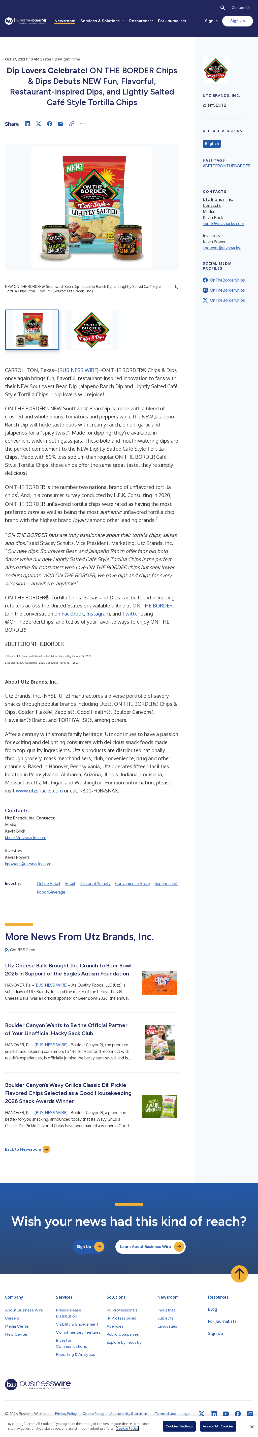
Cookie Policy (127, 1428)
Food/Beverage (51, 892)
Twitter (130, 613)
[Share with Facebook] (50, 124)
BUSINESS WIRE (78, 370)
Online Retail (48, 883)
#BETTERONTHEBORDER (226, 165)
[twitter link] (202, 1414)
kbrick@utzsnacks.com (25, 837)
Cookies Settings (179, 1426)
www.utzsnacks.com (39, 790)
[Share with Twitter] (39, 124)
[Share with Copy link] (72, 124)
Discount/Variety (95, 883)
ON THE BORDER (153, 605)
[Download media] (176, 287)
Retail (70, 883)
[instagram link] (250, 1414)
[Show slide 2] (92, 330)
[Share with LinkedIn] (27, 124)
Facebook (72, 613)
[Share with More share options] (83, 124)
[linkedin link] (214, 1414)
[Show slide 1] (32, 330)
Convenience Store (132, 883)
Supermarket (166, 883)
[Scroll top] (239, 1273)
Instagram (98, 613)
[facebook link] (238, 1414)
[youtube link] (226, 1414)
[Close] (251, 1426)
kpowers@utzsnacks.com (28, 863)
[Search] (222, 8)
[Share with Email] (61, 124)
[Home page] (25, 21)
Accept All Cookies (218, 1426)
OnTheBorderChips (227, 280)
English (212, 143)
